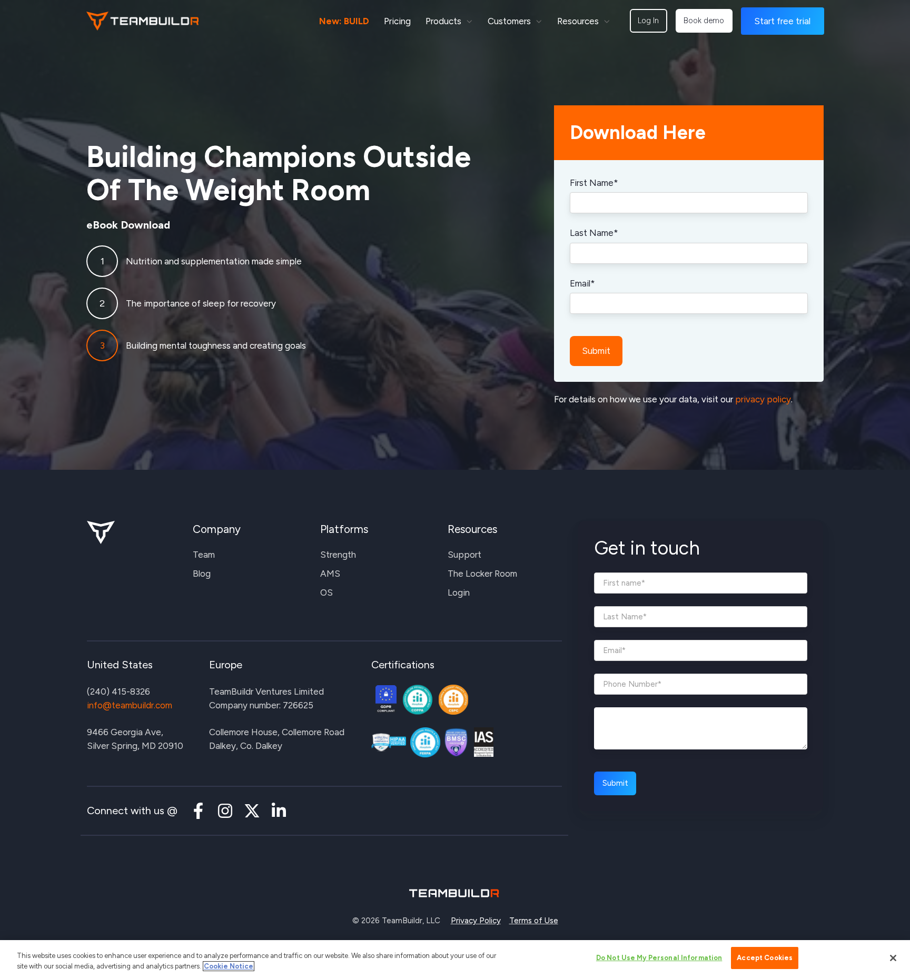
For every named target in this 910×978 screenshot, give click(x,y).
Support (464, 554)
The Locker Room (482, 573)
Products (443, 21)
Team (204, 554)
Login (459, 592)
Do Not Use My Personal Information (659, 958)
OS (326, 592)
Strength (338, 554)
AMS (330, 573)
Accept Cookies (765, 958)
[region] (455, 959)
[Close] (893, 958)
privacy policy (763, 399)
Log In (648, 20)
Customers (509, 21)
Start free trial (782, 21)
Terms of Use (533, 920)
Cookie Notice (228, 966)
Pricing (397, 21)
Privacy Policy (476, 920)
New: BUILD (344, 21)
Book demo (704, 20)
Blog (202, 573)
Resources (578, 21)
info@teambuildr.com (129, 705)
